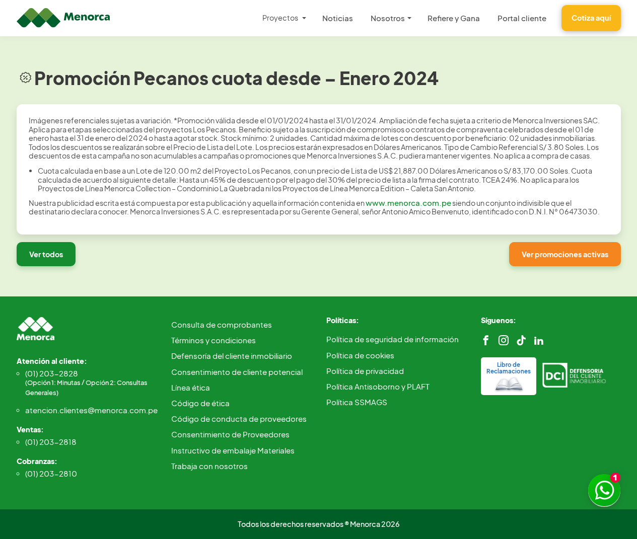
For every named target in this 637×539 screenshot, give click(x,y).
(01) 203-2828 (86, 382)
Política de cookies (360, 355)
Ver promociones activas (565, 254)
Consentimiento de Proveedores (230, 434)
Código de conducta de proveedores (239, 418)
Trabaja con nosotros (209, 466)
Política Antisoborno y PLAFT (378, 386)
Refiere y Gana (454, 18)
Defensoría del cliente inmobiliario (231, 355)
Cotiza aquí (591, 17)
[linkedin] (539, 340)
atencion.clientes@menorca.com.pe (91, 410)
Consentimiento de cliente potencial (237, 371)
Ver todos (46, 254)
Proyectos (280, 17)
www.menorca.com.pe (408, 202)
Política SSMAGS (356, 402)
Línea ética (190, 387)
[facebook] (486, 340)
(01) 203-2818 (51, 441)
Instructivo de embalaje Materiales (233, 450)
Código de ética (200, 403)
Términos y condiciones (213, 340)
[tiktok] (521, 340)
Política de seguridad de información (392, 339)
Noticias (337, 18)
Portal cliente (522, 18)
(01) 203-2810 (51, 473)
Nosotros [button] (388, 18)
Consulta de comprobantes (221, 324)
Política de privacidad (365, 370)
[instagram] (504, 340)
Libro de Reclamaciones (508, 368)
